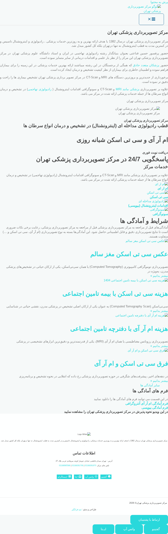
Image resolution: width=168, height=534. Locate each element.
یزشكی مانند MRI (127, 89)
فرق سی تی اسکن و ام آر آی (131, 363)
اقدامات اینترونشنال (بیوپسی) (148, 205)
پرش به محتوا (159, 2)
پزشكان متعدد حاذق (146, 65)
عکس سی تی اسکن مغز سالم (129, 254)
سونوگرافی (160, 214)
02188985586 (64, 465)
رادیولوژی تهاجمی (39, 89)
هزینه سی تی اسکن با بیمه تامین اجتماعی (115, 293)
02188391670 (90, 465)
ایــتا (103, 529)
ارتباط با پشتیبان (149, 519)
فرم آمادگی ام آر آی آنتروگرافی (146, 403)
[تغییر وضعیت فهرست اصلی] (151, 19)
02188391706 (77, 465)
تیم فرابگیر (77, 509)
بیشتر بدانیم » (159, 275)
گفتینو (156, 529)
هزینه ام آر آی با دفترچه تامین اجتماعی (119, 328)
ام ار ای (163, 188)
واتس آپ (129, 529)
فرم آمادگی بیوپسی (155, 407)
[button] (150, 385)
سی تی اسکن (159, 197)
